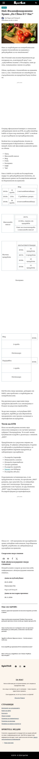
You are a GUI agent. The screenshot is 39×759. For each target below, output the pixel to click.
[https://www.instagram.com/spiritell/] (20, 666)
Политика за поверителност (10, 718)
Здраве (4, 7)
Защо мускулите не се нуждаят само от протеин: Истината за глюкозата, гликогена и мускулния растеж (18, 629)
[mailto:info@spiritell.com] (24, 666)
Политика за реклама (8, 721)
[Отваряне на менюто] (4, 3)
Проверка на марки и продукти (11, 723)
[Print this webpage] (4, 558)
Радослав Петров (13, 18)
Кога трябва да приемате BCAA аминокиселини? (17, 646)
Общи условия (6, 716)
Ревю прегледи (8, 743)
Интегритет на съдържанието (11, 708)
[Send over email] (8, 558)
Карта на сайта (6, 710)
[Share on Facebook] (12, 558)
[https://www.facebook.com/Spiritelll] (15, 666)
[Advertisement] (19, 106)
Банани (7, 469)
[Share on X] (17, 558)
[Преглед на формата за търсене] (35, 2)
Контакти (4, 713)
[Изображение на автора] (3, 18)
